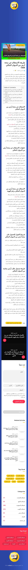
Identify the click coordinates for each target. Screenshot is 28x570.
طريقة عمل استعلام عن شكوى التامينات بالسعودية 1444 (12, 436)
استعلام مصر (21, 481)
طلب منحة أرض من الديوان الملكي (14, 323)
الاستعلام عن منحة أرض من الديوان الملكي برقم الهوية (13, 95)
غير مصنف (7, 481)
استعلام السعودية (20, 45)
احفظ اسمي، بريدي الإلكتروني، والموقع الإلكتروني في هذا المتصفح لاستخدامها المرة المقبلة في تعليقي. (14, 395)
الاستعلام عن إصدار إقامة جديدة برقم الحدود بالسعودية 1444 (11, 451)
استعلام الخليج (10, 475)
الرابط (10, 115)
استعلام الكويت (10, 478)
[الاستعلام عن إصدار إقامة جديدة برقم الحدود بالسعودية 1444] (22, 451)
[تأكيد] (5, 412)
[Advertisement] (14, 26)
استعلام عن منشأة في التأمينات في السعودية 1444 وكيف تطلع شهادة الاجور (11, 459)
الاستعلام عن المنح (11, 124)
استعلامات (10, 565)
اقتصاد (13, 481)
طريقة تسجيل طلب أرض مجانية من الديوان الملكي (14, 101)
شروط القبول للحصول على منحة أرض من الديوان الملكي (13, 98)
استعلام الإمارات (20, 475)
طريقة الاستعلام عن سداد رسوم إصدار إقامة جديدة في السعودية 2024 (10, 429)
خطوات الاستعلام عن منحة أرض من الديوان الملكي (13, 92)
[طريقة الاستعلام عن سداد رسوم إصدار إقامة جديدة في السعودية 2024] (22, 428)
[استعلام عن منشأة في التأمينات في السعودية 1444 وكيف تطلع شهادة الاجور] (22, 458)
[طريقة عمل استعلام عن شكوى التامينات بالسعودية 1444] (22, 436)
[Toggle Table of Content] (21, 87)
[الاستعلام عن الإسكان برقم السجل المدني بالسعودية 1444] (22, 443)
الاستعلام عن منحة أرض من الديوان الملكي (13, 89)
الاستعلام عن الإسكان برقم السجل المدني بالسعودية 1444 (11, 443)
